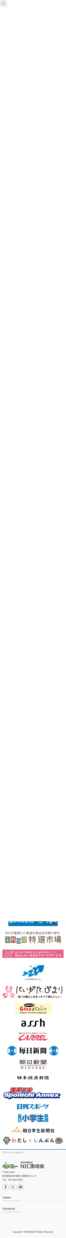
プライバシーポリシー (13, 1152)
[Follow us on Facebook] (5, 1187)
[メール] (20, 1187)
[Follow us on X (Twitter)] (13, 1187)
